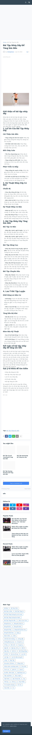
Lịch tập (6, 657)
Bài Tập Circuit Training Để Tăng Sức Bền (8, 457)
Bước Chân (7, 635)
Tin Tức (19, 684)
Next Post (27, 488)
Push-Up (6, 669)
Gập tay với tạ (15, 648)
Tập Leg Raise (8, 675)
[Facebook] (6, 436)
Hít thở (6, 654)
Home (4, 42)
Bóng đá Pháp (7, 629)
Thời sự (14, 681)
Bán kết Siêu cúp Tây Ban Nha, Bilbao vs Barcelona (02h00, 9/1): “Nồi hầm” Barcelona (19, 521)
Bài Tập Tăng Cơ (19, 611)
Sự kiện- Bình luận (9, 672)
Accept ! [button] (6, 731)
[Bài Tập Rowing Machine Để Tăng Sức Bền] (9, 465)
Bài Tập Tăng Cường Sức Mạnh (12, 617)
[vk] (13, 508)
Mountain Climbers (9, 663)
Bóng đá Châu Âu (18, 623)
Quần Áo (14, 669)
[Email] (17, 436)
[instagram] (26, 505)
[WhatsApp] (13, 436)
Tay (24, 678)
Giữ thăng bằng (23, 651)
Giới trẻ (14, 651)
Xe (13, 687)
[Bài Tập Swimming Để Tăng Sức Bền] (23, 450)
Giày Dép (6, 651)
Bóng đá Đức (7, 626)
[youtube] (19, 505)
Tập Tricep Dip (16, 678)
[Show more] (20, 436)
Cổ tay (6, 645)
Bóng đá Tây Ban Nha (20, 629)
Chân (14, 635)
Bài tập (6, 608)
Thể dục (6, 681)
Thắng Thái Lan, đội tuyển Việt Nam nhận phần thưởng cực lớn (20, 562)
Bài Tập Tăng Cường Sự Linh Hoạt (13, 614)
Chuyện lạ (19, 641)
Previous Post (5, 488)
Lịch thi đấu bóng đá (17, 657)
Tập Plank (6, 678)
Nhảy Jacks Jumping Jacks (11, 666)
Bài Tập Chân (14, 608)
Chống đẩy (20, 638)
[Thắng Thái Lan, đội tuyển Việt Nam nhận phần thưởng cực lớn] (7, 562)
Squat (21, 669)
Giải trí (23, 648)
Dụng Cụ (20, 645)
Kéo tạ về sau (14, 654)
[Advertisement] (16, 22)
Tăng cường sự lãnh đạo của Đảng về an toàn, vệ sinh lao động (20, 535)
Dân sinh (13, 645)
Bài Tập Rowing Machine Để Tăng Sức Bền (8, 472)
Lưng (5, 660)
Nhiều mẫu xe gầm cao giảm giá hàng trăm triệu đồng (20, 527)
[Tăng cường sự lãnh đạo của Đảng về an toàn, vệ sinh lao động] (7, 535)
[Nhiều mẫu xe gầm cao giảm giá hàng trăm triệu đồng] (7, 528)
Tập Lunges (18, 675)
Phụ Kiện (24, 666)
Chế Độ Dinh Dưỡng (9, 638)
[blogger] (6, 508)
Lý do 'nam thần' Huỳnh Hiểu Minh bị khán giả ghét (20, 554)
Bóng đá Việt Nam (9, 632)
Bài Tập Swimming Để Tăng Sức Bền (22, 456)
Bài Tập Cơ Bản (8, 611)
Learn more (13, 726)
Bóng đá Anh (7, 623)
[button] (26, 2)
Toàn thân (6, 687)
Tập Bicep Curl (21, 672)
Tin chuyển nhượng (9, 684)
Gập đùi (6, 648)
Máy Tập (12, 660)
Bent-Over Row (23, 620)
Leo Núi (23, 654)
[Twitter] (10, 436)
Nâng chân (20, 663)
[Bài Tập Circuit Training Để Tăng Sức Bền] (9, 450)
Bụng (18, 632)
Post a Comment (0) (16, 483)
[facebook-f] (6, 505)
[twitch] (26, 508)
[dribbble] (19, 508)
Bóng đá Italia (17, 626)
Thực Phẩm (22, 681)
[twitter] (13, 505)
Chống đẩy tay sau (9, 641)
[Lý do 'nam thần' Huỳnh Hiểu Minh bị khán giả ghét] (7, 555)
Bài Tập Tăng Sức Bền (13, 42)
